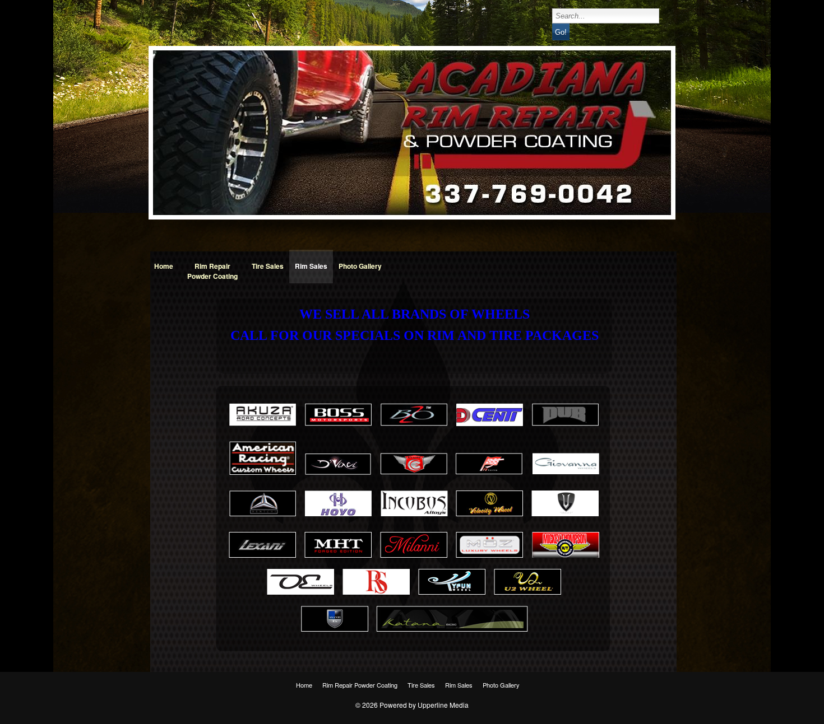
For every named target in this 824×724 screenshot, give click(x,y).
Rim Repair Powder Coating (212, 271)
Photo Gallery (360, 266)
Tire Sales (268, 266)
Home (163, 266)
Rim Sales (311, 266)
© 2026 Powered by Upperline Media (412, 704)
